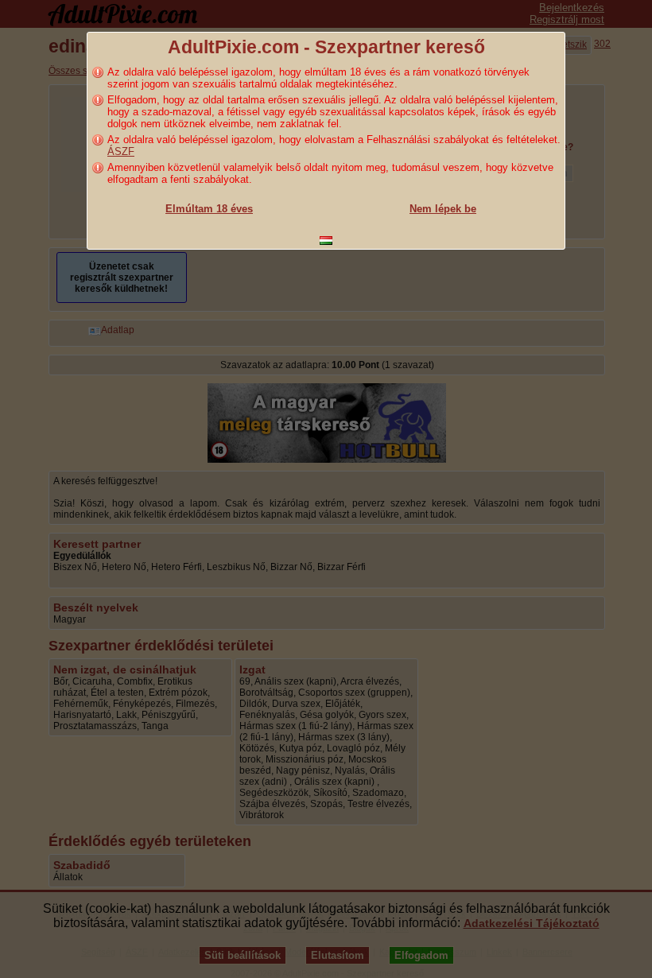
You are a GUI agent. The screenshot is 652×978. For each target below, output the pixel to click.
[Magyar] (326, 240)
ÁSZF (120, 151)
